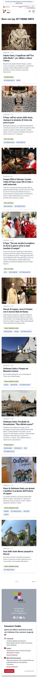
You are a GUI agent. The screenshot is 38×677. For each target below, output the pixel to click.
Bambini (6, 511)
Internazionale (8, 77)
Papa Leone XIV (21, 142)
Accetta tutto (9, 671)
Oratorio (26, 511)
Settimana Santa (9, 80)
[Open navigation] (34, 11)
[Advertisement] (19, 7)
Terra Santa (18, 448)
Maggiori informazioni (12, 655)
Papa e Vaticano (8, 139)
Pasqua (16, 331)
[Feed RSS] (24, 617)
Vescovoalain (8, 331)
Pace (5, 272)
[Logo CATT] (4, 11)
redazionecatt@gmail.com (19, 613)
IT (8, 10)
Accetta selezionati (29, 671)
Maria (18, 80)
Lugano (6, 514)
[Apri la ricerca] (29, 11)
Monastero (14, 385)
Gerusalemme (8, 448)
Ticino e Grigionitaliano (11, 328)
